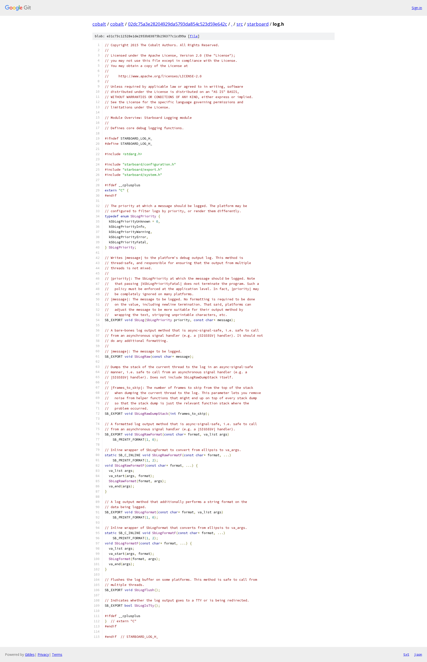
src (239, 24)
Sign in (417, 7)
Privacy (43, 654)
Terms (57, 654)
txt (406, 654)
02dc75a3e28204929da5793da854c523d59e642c (177, 24)
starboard (258, 24)
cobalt (99, 24)
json (418, 654)
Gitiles (30, 654)
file (194, 36)
